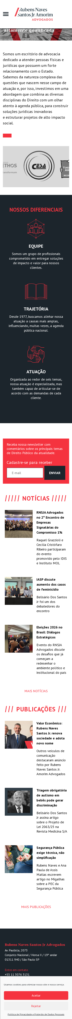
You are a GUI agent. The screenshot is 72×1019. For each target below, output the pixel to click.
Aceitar (36, 995)
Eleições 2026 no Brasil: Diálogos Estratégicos (49, 632)
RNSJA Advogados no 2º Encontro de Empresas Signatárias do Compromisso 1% (50, 522)
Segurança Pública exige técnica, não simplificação (50, 852)
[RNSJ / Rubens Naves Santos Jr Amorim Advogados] (33, 14)
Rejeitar (36, 1006)
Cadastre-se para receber (29, 462)
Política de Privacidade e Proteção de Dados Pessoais (36, 1014)
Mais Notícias (36, 691)
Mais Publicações (36, 907)
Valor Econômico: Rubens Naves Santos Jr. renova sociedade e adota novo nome (50, 733)
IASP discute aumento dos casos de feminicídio (51, 584)
